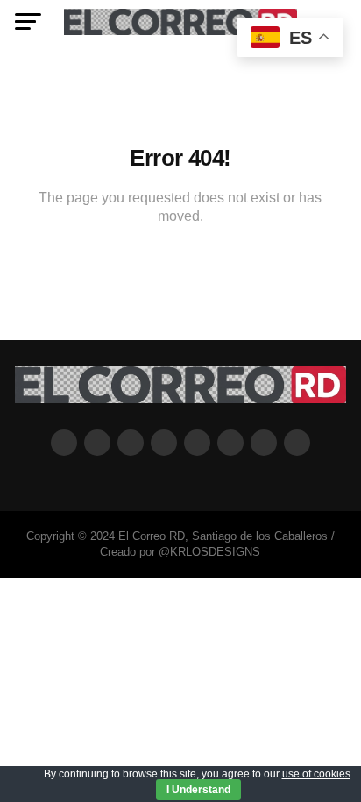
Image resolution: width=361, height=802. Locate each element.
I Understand (198, 790)
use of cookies (316, 774)
